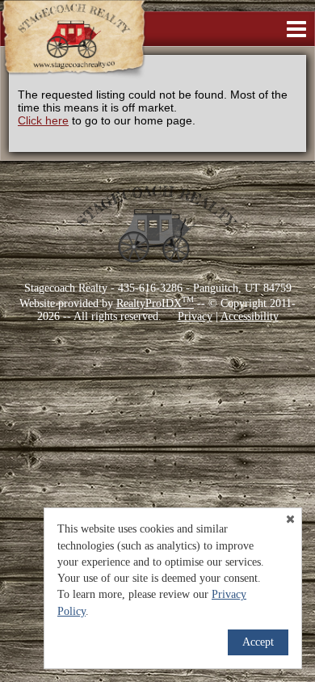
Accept (258, 642)
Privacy (195, 316)
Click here (43, 120)
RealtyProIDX (155, 303)
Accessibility (249, 316)
